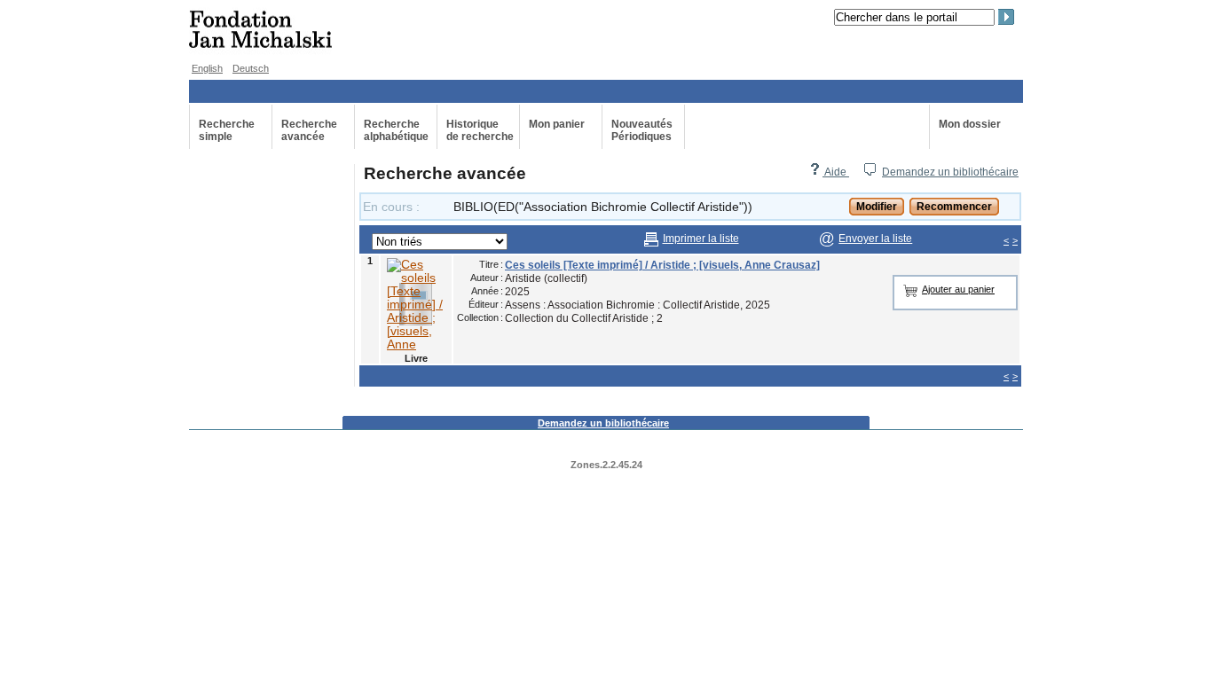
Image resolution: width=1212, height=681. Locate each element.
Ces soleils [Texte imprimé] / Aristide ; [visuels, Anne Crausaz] (662, 264)
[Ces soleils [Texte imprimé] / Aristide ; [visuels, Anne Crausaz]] (416, 304)
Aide (835, 172)
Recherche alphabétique (396, 130)
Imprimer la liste (701, 238)
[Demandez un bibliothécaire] (869, 172)
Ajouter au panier (958, 289)
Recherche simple (227, 130)
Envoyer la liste (875, 238)
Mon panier (557, 124)
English (207, 68)
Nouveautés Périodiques (642, 130)
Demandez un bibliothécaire (950, 172)
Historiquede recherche (480, 130)
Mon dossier (970, 124)
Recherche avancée (309, 130)
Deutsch (250, 68)
